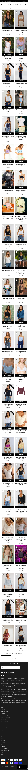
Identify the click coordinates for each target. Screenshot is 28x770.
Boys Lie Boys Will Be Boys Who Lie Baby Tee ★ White (21, 138)
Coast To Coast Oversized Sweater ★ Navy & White (21, 272)
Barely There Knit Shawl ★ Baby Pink (7, 57)
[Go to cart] (25, 4)
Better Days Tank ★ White (7, 110)
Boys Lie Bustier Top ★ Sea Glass (21, 164)
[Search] (21, 4)
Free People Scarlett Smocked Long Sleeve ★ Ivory (21, 647)
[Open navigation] (1, 4)
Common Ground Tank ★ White (8, 299)
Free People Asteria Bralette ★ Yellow (21, 457)
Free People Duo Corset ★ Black (21, 483)
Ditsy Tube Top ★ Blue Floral (21, 352)
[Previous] (3, 18)
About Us (3, 709)
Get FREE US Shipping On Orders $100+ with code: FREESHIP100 (14, 1)
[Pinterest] (10, 672)
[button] (3, 12)
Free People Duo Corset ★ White (8, 510)
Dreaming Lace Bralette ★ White (21, 378)
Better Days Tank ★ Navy (21, 83)
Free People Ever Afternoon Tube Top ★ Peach (8, 567)
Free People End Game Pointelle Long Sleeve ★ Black (21, 511)
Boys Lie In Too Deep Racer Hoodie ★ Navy (8, 190)
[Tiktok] (8, 672)
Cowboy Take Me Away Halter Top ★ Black (7, 325)
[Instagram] (4, 672)
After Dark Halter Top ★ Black (7, 31)
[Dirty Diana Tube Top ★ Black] (8, 339)
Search (2, 707)
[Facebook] (2, 672)
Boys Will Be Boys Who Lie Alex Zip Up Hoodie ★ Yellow (21, 218)
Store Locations (4, 721)
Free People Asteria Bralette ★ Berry (7, 457)
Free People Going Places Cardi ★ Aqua (8, 593)
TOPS (2, 738)
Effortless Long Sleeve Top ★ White (8, 431)
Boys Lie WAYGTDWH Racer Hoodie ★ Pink (8, 217)
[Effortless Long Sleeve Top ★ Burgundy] (21, 392)
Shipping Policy (4, 711)
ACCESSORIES (4, 748)
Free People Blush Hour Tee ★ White (8, 483)
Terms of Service (4, 715)
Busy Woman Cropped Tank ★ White (21, 245)
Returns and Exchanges (6, 717)
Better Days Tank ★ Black (7, 84)
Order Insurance (4, 729)
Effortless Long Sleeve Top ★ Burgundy (21, 405)
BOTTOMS (3, 740)
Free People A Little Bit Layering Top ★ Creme (21, 431)
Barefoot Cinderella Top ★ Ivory (21, 31)
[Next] (12, 18)
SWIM (2, 744)
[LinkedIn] (13, 672)
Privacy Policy (4, 713)
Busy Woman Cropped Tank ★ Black (8, 245)
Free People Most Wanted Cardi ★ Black (8, 619)
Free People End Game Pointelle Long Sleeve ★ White (8, 539)
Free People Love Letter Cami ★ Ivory (21, 593)
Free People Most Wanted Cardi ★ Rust (8, 646)
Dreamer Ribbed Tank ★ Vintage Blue (8, 378)
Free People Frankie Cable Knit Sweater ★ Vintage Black (21, 567)
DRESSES (3, 742)
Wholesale (3, 733)
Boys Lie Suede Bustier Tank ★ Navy (21, 190)
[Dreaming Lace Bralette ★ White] (21, 366)
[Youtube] (6, 672)
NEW (2, 736)
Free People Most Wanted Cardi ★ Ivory (21, 619)
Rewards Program (5, 727)
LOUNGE (3, 746)
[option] (8, 18)
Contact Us (3, 719)
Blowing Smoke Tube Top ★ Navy (8, 137)
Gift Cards (3, 731)
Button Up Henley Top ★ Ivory (8, 271)
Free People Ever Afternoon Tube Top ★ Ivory (21, 539)
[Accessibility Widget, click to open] (27, 768)
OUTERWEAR (4, 752)
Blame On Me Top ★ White (21, 110)
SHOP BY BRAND (5, 750)
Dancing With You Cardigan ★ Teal (21, 325)
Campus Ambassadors (6, 725)
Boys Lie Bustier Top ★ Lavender (7, 164)
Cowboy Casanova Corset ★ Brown (21, 299)
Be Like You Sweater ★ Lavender (21, 57)
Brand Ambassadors (5, 723)
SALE (2, 754)
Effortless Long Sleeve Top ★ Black (8, 405)
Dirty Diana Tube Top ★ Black (7, 352)
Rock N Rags (11, 766)
